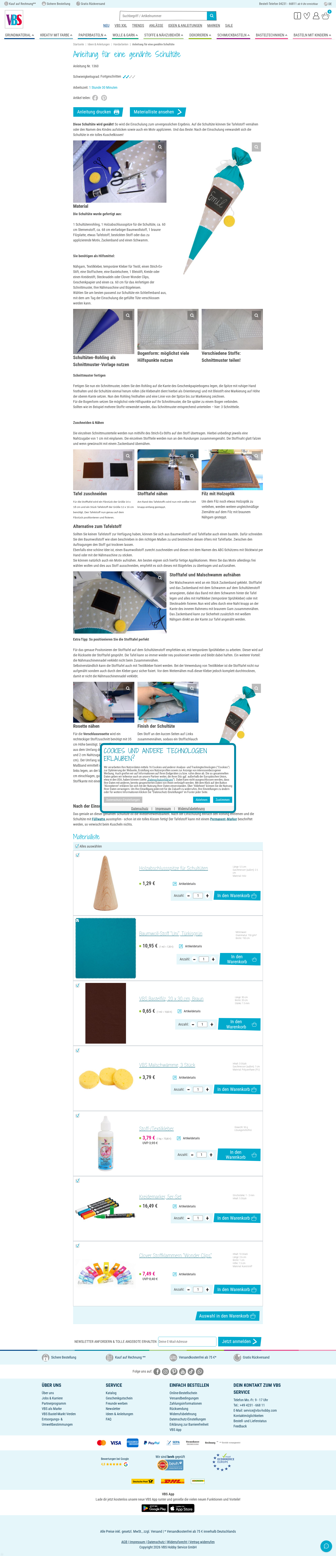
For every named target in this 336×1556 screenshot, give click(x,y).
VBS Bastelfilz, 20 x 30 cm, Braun (171, 999)
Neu (106, 25)
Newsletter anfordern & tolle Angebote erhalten (115, 1341)
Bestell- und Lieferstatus (250, 1421)
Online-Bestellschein (183, 1393)
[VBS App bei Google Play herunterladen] (155, 1508)
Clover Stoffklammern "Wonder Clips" (175, 1255)
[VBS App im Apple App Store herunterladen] (181, 1508)
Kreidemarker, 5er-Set (160, 1197)
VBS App (175, 1430)
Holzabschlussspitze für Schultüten (173, 868)
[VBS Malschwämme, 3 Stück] (105, 1078)
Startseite (78, 44)
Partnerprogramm (54, 1403)
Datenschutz (139, 808)
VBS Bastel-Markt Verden (59, 1414)
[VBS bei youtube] (182, 1371)
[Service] (297, 15)
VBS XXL (121, 25)
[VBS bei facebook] (157, 1371)
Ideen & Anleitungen (185, 25)
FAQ (108, 1419)
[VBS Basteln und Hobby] (14, 19)
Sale (229, 25)
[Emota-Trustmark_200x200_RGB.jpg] (223, 1462)
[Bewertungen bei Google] (115, 1462)
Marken (213, 25)
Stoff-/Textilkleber (156, 1129)
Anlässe (156, 25)
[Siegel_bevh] (170, 1464)
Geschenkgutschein (119, 1398)
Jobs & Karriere (52, 1398)
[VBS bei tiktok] (191, 1371)
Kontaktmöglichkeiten (248, 1416)
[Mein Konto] (316, 15)
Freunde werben (117, 1403)
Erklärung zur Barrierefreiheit (189, 1424)
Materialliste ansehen (154, 112)
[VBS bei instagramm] (165, 1371)
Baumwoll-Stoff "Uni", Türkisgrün (170, 933)
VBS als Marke (52, 1409)
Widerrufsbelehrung (183, 1414)
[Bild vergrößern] (159, 147)
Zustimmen (223, 799)
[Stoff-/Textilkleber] (105, 1143)
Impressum (163, 808)
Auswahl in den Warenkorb (224, 1316)
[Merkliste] (307, 15)
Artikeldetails (187, 884)
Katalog (111, 1393)
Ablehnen (201, 799)
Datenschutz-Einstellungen (188, 1419)
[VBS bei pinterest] (174, 1371)
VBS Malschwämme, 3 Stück (167, 1065)
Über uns (48, 1393)
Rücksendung (179, 1409)
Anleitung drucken (94, 112)
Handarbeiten (120, 44)
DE (330, 4)
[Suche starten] (212, 16)
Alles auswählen (91, 846)
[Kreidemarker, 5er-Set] (105, 1208)
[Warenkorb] (325, 15)
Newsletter (113, 1409)
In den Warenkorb (233, 895)
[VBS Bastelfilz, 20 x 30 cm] (105, 1013)
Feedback (240, 1426)
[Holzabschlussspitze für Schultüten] (105, 883)
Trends (138, 25)
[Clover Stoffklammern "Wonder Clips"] (105, 1273)
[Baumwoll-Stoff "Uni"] (105, 948)
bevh (170, 1457)
